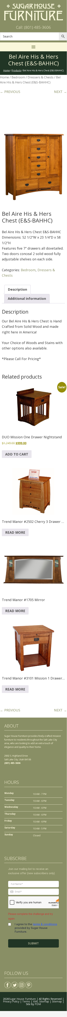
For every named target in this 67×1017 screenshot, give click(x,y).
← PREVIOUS (10, 91)
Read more (15, 532)
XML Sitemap (41, 1001)
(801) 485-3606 (12, 763)
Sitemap (57, 1001)
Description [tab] (17, 289)
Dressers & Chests (40, 77)
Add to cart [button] (16, 454)
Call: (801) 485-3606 (33, 27)
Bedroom (18, 77)
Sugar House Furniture (22, 999)
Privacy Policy (11, 1001)
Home (4, 77)
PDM (38, 1004)
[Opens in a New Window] (7, 983)
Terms (26, 1001)
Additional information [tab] (27, 298)
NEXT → (60, 91)
